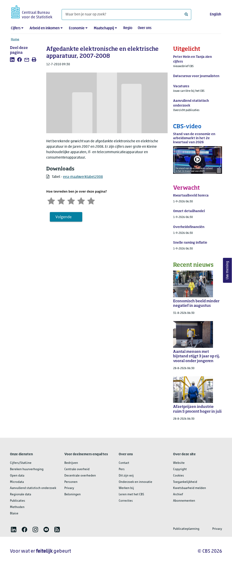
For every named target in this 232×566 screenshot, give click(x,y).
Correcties (126, 500)
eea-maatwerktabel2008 (83, 177)
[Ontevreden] (61, 200)
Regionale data (20, 494)
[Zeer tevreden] (91, 200)
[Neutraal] (71, 200)
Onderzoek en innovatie (135, 482)
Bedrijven (71, 463)
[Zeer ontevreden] (51, 200)
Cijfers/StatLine (20, 463)
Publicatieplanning (186, 528)
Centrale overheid (76, 469)
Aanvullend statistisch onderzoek (33, 488)
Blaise (14, 513)
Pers (122, 469)
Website (179, 463)
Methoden (17, 507)
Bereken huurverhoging (27, 469)
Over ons (144, 28)
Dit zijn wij (126, 475)
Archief (178, 494)
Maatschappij (104, 28)
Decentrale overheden (80, 475)
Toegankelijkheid (185, 482)
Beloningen (72, 494)
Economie (77, 28)
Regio (127, 28)
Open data (17, 475)
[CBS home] (32, 11)
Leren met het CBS (131, 494)
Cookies (178, 475)
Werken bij (126, 488)
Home (15, 39)
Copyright (180, 469)
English (215, 14)
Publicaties (17, 500)
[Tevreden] (81, 200)
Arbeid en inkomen (45, 28)
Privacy (69, 488)
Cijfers (15, 28)
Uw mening (227, 270)
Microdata (17, 482)
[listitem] (12, 59)
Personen (70, 482)
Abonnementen (184, 500)
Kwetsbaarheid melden (189, 488)
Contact (124, 463)
